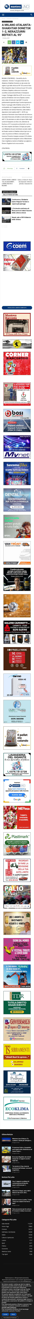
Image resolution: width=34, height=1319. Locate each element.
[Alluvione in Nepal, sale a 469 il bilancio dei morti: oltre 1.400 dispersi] (6, 1193)
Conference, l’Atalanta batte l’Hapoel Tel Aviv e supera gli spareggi (20, 202)
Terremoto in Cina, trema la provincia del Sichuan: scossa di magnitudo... (22, 1168)
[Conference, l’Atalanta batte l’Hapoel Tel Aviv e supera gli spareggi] (6, 202)
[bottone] (17, 307)
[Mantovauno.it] (17, 6)
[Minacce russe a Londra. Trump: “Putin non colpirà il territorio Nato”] (6, 1202)
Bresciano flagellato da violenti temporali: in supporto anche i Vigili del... (21, 1158)
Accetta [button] (5, 1314)
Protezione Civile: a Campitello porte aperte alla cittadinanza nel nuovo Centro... (22, 1149)
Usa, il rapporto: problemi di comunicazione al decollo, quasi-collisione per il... (20, 1183)
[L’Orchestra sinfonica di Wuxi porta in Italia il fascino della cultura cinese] (6, 210)
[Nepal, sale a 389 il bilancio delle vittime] (6, 219)
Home (3, 18)
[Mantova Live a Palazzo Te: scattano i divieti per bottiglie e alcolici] (6, 1141)
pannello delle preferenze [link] (9, 1307)
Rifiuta (13, 1314)
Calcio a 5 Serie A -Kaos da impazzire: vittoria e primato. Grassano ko (25, 182)
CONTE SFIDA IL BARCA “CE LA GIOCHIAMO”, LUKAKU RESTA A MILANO (9, 182)
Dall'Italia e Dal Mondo (12, 18)
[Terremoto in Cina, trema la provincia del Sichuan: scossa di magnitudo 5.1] (6, 1168)
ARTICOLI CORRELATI (9, 192)
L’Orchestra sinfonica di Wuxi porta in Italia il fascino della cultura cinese (22, 211)
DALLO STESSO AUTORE (10, 194)
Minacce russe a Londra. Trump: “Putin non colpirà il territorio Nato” (22, 1201)
